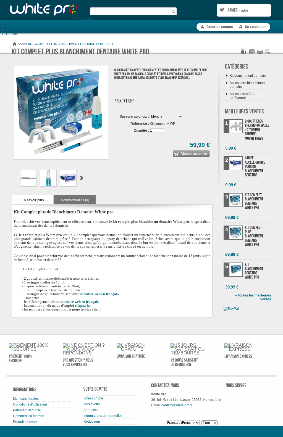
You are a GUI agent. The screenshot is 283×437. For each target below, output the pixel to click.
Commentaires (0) (75, 200)
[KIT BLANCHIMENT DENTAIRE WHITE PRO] (255, 271)
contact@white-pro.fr (176, 405)
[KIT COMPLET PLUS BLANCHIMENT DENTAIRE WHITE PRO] (28, 185)
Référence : (139, 124)
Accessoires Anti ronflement (242, 96)
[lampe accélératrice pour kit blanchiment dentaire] (255, 167)
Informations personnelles (102, 416)
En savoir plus (33, 200)
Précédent (14, 178)
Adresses (90, 410)
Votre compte (93, 398)
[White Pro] (43, 9)
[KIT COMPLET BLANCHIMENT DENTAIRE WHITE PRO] (255, 201)
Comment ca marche (28, 416)
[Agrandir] (267, 53)
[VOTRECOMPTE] (95, 390)
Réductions (92, 421)
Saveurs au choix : (134, 116)
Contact (12, 34)
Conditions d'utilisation (30, 404)
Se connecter (255, 26)
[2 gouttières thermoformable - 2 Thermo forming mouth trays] (255, 130)
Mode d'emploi (17, 30)
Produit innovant (25, 422)
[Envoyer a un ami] (251, 53)
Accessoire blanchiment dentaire (30, 26)
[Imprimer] (259, 53)
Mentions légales (26, 399)
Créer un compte (219, 26)
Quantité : (141, 131)
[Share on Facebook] (243, 53)
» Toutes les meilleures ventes (253, 297)
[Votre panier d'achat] (233, 10)
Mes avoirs (91, 404)
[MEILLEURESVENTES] (244, 111)
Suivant (81, 178)
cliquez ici (83, 305)
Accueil (86, 18)
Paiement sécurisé (27, 410)
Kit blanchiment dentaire (24, 22)
